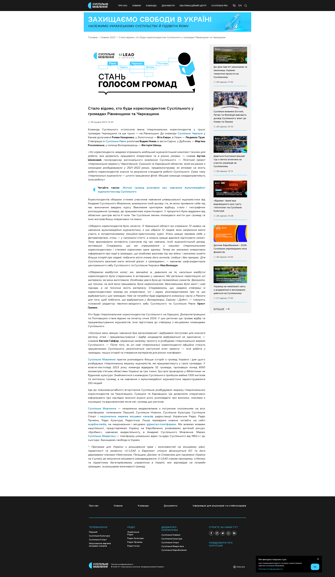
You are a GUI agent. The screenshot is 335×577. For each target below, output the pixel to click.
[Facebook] (211, 533)
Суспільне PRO (219, 6)
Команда (151, 6)
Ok (315, 567)
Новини (136, 6)
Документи (168, 6)
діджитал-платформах (160, 424)
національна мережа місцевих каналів (125, 416)
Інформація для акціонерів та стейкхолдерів (219, 505)
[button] (234, 6)
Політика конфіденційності (122, 564)
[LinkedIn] (234, 533)
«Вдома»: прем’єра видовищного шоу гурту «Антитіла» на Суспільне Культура (228, 205)
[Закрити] (318, 559)
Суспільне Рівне (115, 141)
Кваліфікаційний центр (193, 6)
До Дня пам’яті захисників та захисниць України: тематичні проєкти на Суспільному (230, 72)
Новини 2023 (108, 37)
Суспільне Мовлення (102, 359)
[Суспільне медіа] (230, 55)
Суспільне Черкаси (190, 133)
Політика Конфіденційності (270, 569)
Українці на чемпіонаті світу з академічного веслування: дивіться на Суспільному (230, 289)
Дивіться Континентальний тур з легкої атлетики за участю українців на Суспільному (229, 161)
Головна (92, 37)
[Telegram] (222, 533)
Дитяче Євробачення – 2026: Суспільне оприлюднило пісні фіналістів (230, 248)
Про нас (122, 6)
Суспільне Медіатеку (102, 436)
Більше (219, 309)
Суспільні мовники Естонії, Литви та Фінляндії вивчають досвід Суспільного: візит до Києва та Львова (230, 116)
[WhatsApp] (228, 533)
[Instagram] (217, 533)
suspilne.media (97, 424)
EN (240, 5)
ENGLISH (240, 567)
